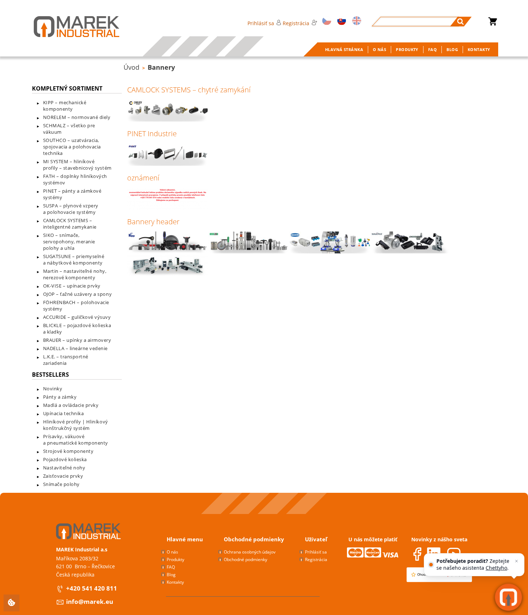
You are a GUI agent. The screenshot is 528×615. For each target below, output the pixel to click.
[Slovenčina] (340, 21)
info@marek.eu (89, 601)
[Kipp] (167, 251)
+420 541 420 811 (91, 588)
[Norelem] (249, 251)
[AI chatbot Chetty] (508, 597)
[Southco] (411, 251)
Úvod (131, 67)
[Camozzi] (167, 274)
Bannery (161, 67)
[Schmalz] (330, 251)
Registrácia (296, 23)
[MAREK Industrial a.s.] (69, 26)
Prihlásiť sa (260, 23)
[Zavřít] (516, 561)
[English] (355, 21)
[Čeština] (325, 21)
